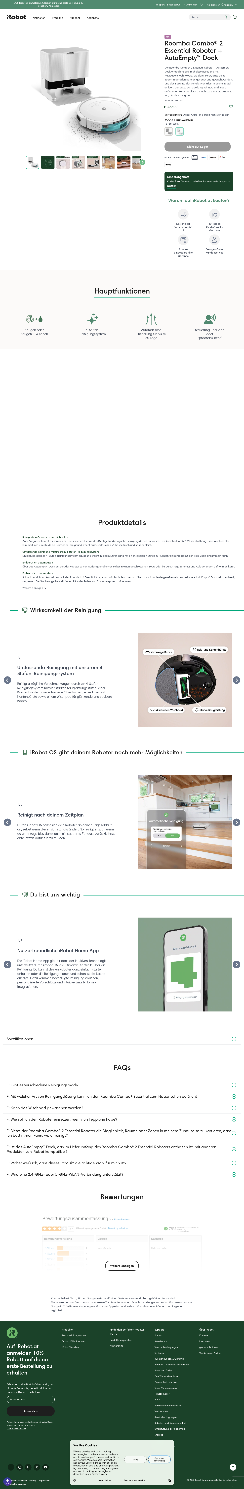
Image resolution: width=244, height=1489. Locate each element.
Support (160, 4)
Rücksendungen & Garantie (169, 1358)
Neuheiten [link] (39, 17)
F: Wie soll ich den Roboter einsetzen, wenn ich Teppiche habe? (62, 1119)
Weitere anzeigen (32, 588)
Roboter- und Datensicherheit (170, 1422)
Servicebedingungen (166, 1417)
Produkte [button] (57, 17)
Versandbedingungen (166, 1347)
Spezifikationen (20, 1038)
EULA (157, 1399)
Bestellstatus (173, 4)
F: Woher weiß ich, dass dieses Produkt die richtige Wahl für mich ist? (67, 1162)
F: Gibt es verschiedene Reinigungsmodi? (42, 1084)
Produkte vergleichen (121, 1340)
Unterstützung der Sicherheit (170, 1428)
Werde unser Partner (210, 1352)
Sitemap (159, 1434)
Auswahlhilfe (116, 1345)
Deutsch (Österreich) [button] (222, 4)
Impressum (44, 1480)
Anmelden (54, 5)
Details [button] (171, 186)
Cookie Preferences (16, 1484)
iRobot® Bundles (70, 1347)
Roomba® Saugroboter (74, 1335)
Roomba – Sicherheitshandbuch (172, 1364)
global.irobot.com (208, 1347)
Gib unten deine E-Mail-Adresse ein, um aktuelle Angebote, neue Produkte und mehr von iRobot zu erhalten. (30, 1388)
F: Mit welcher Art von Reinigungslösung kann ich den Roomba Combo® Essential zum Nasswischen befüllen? (102, 1096)
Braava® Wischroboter (73, 1341)
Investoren (204, 1341)
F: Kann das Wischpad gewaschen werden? (45, 1107)
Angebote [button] (93, 17)
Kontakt (159, 1335)
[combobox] (210, 17)
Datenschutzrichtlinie (16, 1428)
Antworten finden (163, 1370)
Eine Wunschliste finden (167, 1376)
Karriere (203, 1335)
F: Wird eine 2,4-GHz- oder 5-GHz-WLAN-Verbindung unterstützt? (65, 1174)
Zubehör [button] (75, 17)
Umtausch (160, 1352)
